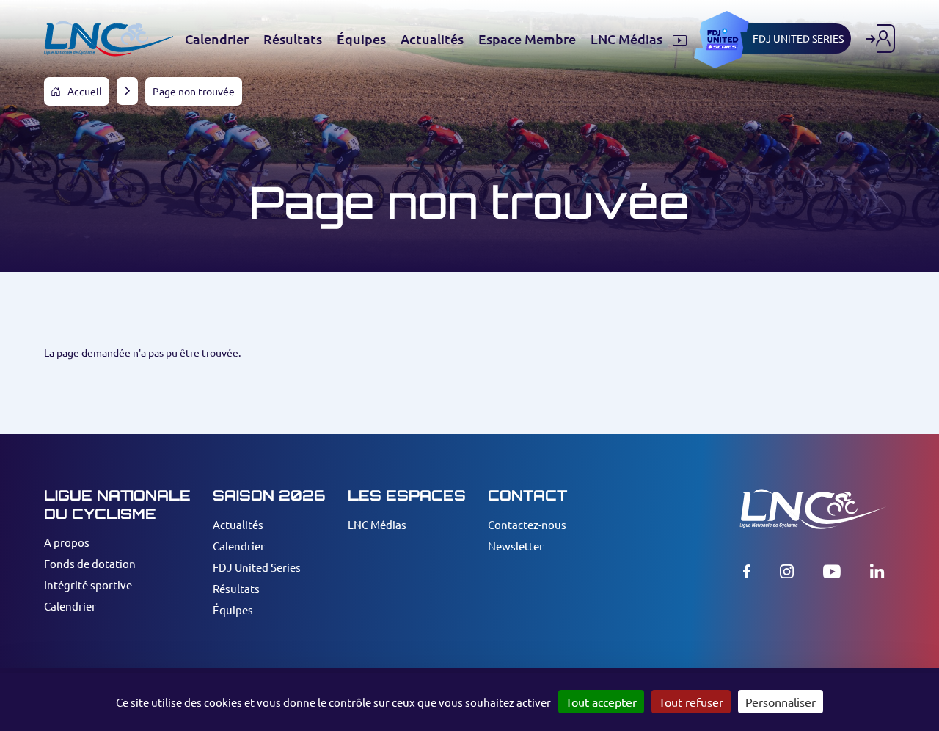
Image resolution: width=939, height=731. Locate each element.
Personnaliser (780, 701)
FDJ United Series (257, 567)
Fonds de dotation (90, 563)
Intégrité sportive (88, 585)
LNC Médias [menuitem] (628, 39)
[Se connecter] (880, 38)
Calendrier (70, 606)
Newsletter (516, 546)
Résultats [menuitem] (292, 39)
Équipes (233, 610)
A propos (66, 542)
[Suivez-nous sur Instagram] (787, 571)
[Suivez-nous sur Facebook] (746, 571)
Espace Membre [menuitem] (527, 39)
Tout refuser (691, 701)
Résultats (236, 588)
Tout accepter (601, 701)
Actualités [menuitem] (432, 39)
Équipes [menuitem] (361, 39)
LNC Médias (377, 524)
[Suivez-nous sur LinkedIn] (877, 571)
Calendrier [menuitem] (217, 39)
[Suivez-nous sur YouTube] (832, 571)
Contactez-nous (527, 524)
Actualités (238, 524)
